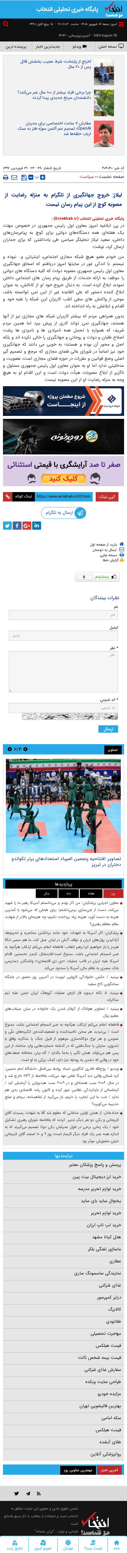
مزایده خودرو (109, 1393)
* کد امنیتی (109, 700)
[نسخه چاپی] (6, 177)
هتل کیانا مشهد (106, 1237)
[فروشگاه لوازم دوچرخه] (63, 436)
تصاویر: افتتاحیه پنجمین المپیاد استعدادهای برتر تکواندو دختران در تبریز (66, 861)
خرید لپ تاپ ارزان (104, 1225)
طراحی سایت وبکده (103, 1381)
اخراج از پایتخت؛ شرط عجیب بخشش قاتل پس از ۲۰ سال (55, 64)
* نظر (114, 648)
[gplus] (26, 525)
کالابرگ (114, 1309)
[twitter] (7, 525)
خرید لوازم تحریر (106, 1213)
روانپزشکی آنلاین (105, 1454)
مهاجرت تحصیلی (106, 1333)
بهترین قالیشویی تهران (100, 1405)
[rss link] (39, 1493)
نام (116, 607)
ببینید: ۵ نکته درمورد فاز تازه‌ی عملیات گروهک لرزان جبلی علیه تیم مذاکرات (62, 996)
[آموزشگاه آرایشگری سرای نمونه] (63, 471)
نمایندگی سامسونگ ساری (97, 1273)
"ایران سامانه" (44, 1531)
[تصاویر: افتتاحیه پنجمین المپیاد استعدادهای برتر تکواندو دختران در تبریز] (63, 806)
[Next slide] (10, 749)
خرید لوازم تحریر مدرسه (99, 1188)
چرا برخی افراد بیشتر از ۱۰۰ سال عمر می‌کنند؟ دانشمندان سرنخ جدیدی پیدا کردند (54, 95)
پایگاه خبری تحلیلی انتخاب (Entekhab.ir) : (87, 219)
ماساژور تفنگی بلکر (104, 1249)
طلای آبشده (110, 1442)
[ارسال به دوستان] (14, 177)
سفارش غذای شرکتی (102, 1369)
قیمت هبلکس (108, 1345)
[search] (6, 25)
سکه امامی (111, 1418)
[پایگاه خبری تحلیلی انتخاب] (113, 9)
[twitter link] (16, 1493)
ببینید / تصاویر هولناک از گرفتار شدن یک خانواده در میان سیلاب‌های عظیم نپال (62, 1012)
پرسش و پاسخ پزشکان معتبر (95, 1164)
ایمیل (114, 627)
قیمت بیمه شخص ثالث (99, 1357)
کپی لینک (107, 497)
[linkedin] (36, 525)
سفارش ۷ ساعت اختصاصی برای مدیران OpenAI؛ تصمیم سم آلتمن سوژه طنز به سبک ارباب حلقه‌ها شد (54, 128)
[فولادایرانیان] (63, 401)
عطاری (115, 1261)
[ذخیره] (24, 177)
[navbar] (121, 24)
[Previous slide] (25, 749)
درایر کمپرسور (109, 1297)
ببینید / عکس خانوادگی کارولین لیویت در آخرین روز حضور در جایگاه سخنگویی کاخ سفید (62, 980)
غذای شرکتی (110, 1285)
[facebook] (17, 525)
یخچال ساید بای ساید (101, 1200)
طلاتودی (113, 1321)
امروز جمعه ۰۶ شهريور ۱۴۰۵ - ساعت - (86, 24)
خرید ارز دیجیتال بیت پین (97, 1176)
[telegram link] (28, 1493)
